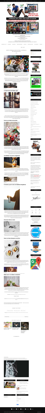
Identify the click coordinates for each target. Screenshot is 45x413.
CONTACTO (25, 44)
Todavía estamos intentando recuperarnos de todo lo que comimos (17, 74)
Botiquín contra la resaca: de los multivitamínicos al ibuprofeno (11, 89)
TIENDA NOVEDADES (19, 44)
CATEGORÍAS (14, 44)
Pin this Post (23, 310)
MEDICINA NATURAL (30, 44)
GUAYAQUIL (16, 312)
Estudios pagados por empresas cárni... (7, 329)
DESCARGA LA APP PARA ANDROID (35, 104)
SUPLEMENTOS (36, 44)
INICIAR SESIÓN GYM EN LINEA (34, 101)
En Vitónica (5, 88)
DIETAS (7, 312)
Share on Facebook (10, 310)
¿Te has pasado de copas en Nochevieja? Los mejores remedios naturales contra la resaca (14, 273)
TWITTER (32, 117)
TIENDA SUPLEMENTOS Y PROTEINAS (35, 131)
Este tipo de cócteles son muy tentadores (9, 146)
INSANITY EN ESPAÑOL (33, 121)
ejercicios (12, 312)
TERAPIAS (41, 44)
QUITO (21, 312)
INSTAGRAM (32, 115)
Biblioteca (32, 210)
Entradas (32, 52)
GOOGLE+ (39, 213)
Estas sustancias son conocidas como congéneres (13, 170)
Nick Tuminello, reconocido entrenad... (23, 332)
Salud (23, 312)
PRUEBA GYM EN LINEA (33, 107)
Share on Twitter (17, 310)
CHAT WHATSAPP (33, 111)
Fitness (14, 312)
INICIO (31, 136)
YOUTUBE (32, 213)
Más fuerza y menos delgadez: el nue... (15, 329)
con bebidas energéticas (24, 210)
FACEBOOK (32, 118)
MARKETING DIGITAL (33, 132)
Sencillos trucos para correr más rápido (21, 393)
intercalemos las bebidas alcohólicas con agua (9, 109)
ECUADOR (10, 312)
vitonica (27, 312)
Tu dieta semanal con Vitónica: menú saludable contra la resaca (17, 294)
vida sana (25, 312)
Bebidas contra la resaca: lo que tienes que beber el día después (11, 183)
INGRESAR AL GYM (3, 44)
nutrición (19, 312)
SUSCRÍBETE (9, 44)
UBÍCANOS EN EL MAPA (33, 114)
